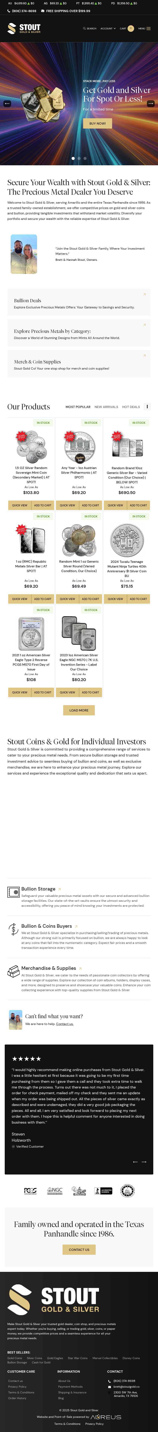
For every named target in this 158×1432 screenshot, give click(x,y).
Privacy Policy (17, 1386)
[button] (73, 158)
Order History (17, 1398)
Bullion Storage (17, 1362)
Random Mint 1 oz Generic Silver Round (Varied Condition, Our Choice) (79, 566)
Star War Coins (78, 1358)
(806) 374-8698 (24, 11)
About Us (64, 1381)
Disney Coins (131, 1358)
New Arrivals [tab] (106, 407)
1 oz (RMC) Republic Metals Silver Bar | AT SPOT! (31, 566)
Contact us (15, 1381)
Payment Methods (70, 1386)
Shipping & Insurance (72, 1392)
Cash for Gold (41, 1362)
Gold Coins (14, 1358)
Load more (79, 710)
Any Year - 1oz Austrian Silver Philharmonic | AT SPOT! (79, 472)
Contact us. (64, 1024)
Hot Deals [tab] (131, 407)
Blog (61, 1398)
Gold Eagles (55, 1358)
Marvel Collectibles (105, 1358)
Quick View (19, 505)
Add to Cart (42, 505)
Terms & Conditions (21, 1392)
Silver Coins (34, 1358)
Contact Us (79, 1250)
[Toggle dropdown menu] (147, 406)
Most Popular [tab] (78, 407)
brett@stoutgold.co (126, 1386)
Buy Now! (97, 123)
